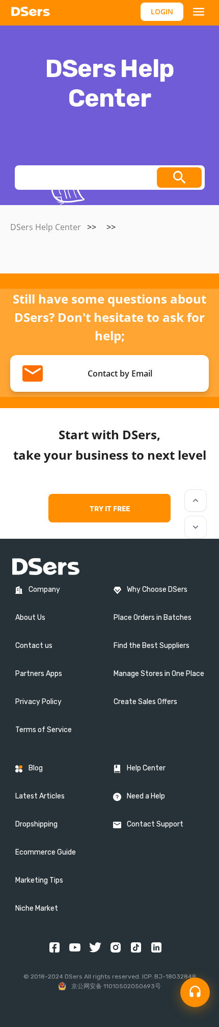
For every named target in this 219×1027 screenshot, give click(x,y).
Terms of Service (43, 729)
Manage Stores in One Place (159, 673)
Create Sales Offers (145, 701)
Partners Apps (38, 673)
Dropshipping (36, 824)
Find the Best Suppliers (151, 645)
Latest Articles (40, 796)
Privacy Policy (38, 701)
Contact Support (155, 824)
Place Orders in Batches (152, 617)
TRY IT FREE (110, 508)
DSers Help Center (45, 227)
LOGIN (162, 11)
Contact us (33, 645)
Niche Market (36, 908)
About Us (30, 617)
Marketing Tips (39, 880)
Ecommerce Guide (45, 852)
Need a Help (146, 796)
